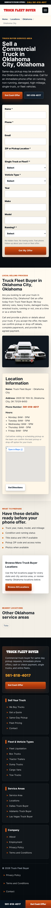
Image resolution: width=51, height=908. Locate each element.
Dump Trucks (16, 764)
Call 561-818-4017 (37, 2)
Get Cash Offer (12, 95)
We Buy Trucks (16, 707)
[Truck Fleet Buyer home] (21, 10)
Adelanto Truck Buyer (20, 811)
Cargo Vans (15, 769)
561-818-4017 (34, 95)
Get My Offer (26, 250)
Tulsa (6, 625)
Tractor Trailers (17, 759)
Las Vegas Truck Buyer (21, 816)
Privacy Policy (16, 847)
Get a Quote (15, 712)
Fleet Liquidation (17, 748)
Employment (15, 842)
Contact (13, 728)
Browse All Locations (18, 587)
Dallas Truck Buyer (18, 806)
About (12, 836)
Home (5, 19)
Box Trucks (15, 753)
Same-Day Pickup (18, 717)
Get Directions (15, 487)
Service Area (15, 795)
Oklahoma (27, 19)
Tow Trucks (15, 775)
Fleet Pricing (15, 723)
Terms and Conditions (20, 852)
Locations (15, 19)
